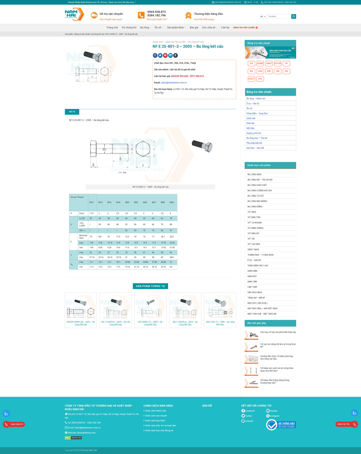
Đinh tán (250, 123)
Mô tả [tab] (72, 112)
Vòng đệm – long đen (257, 113)
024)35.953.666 (180, 76)
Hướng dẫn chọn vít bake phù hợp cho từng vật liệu (276, 357)
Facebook (250, 411)
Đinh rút (252, 276)
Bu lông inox (254, 174)
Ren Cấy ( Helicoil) (257, 303)
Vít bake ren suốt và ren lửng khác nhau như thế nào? (276, 369)
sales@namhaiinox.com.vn (174, 82)
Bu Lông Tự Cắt (256, 196)
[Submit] (293, 16)
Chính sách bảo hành (154, 420)
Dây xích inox (255, 292)
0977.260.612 (197, 76)
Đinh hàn (252, 271)
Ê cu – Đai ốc (254, 260)
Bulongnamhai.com (86, 432)
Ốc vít (158, 27)
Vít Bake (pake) (255, 228)
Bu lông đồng (255, 206)
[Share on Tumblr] (175, 55)
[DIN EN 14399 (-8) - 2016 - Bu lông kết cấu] (81, 306)
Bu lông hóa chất (257, 185)
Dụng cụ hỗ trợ (253, 133)
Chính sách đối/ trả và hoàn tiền (160, 425)
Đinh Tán (252, 281)
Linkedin (249, 421)
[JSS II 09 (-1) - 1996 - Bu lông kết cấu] (220, 306)
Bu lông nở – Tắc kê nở (260, 180)
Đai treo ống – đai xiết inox (262, 308)
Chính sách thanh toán (155, 410)
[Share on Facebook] (155, 55)
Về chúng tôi (129, 27)
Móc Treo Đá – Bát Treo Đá (262, 314)
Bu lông (144, 27)
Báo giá (194, 27)
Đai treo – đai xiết (255, 148)
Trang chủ (112, 27)
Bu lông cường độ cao (260, 190)
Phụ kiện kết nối (254, 143)
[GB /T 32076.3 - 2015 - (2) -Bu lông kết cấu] (116, 306)
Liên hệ (225, 27)
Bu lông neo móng (257, 201)
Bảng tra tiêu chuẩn (175, 42)
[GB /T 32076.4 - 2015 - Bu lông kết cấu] (185, 306)
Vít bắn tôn (254, 217)
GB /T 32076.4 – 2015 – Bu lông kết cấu (185, 323)
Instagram (274, 416)
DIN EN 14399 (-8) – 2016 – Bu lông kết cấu (81, 323)
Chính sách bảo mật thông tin (158, 430)
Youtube (274, 411)
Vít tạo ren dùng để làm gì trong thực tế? (278, 345)
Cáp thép (252, 287)
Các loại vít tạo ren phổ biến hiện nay (278, 332)
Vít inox (252, 212)
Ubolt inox (253, 249)
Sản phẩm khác (175, 27)
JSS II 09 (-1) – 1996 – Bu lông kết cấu (220, 323)
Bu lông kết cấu (196, 42)
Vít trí (251, 239)
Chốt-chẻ (250, 118)
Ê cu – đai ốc (252, 103)
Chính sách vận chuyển (155, 415)
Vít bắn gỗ (253, 233)
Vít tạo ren (254, 244)
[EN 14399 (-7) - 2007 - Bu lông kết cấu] (150, 306)
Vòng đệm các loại (258, 265)
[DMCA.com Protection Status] (73, 437)
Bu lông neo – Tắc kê (256, 138)
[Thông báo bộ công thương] (281, 424)
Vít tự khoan (255, 222)
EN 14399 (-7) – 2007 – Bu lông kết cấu (150, 323)
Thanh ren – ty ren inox (260, 255)
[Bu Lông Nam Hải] (74, 14)
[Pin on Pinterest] (165, 55)
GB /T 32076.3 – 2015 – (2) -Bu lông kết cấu (115, 323)
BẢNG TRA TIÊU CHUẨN (244, 27)
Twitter (248, 416)
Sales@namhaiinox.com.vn (88, 427)
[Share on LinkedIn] (170, 55)
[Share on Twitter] (160, 55)
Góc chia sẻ (208, 27)
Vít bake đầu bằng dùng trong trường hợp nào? (274, 381)
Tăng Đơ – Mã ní (256, 298)
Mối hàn (250, 128)
